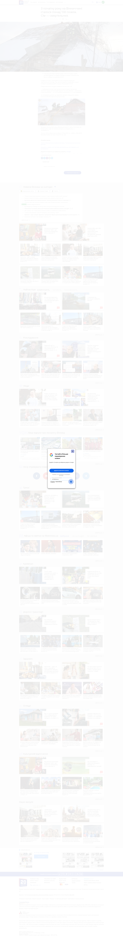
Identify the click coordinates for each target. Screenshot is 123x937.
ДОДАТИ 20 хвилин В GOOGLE (61, 470)
